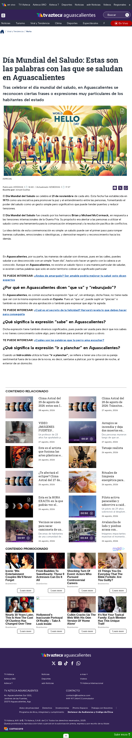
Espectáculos (90, 23)
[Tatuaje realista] (82, 457)
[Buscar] (127, 15)
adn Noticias (94, 4)
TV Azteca (24, 4)
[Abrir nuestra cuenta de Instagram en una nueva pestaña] (60, 663)
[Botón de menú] (3, 15)
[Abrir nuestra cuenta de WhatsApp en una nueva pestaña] (78, 663)
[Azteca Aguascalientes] (66, 15)
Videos (107, 4)
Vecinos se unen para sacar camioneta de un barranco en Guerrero (49, 529)
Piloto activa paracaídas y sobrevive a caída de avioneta (114, 502)
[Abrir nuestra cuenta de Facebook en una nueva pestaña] (72, 663)
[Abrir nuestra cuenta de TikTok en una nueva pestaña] (66, 663)
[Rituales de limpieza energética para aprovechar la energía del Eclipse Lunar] (82, 482)
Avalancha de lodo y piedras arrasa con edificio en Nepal (113, 527)
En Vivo (123, 23)
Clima (58, 23)
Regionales (120, 4)
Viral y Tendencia (40, 23)
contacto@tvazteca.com (78, 695)
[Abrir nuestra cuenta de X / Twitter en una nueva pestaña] (54, 663)
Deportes (67, 4)
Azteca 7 (54, 4)
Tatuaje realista (112, 448)
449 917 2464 (73, 698)
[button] (66, 736)
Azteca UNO (39, 4)
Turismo (20, 23)
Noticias (79, 4)
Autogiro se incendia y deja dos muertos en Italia (112, 428)
